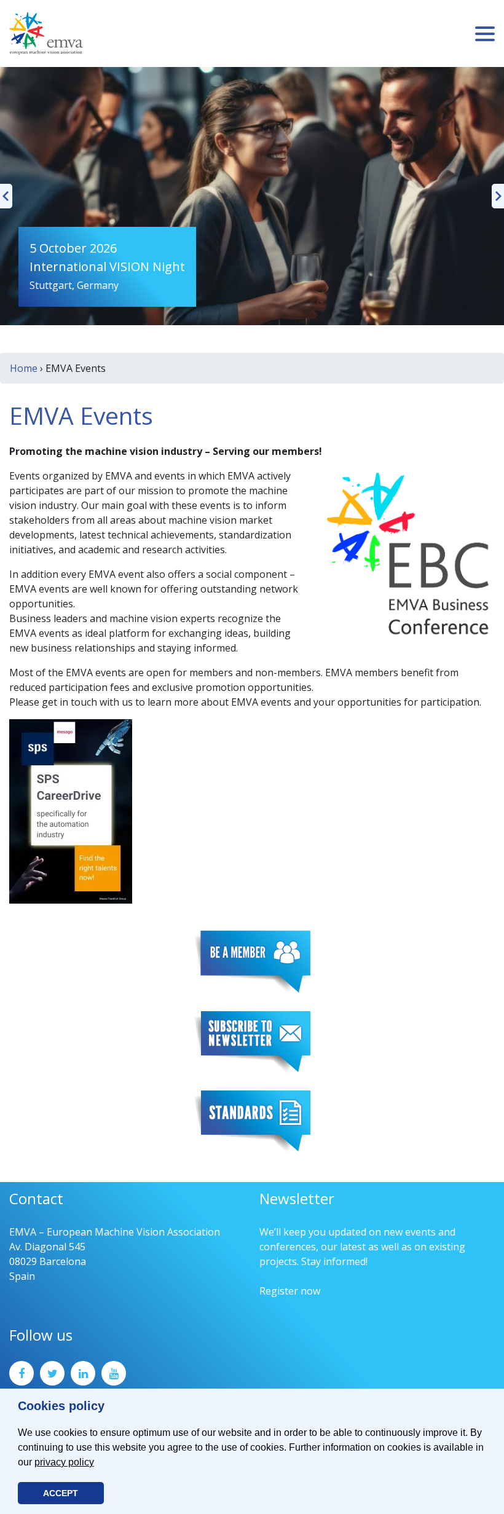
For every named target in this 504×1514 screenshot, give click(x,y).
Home (23, 368)
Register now (289, 1291)
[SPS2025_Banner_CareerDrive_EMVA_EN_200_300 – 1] (70, 810)
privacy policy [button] (64, 1462)
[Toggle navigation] (485, 34)
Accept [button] (60, 1493)
